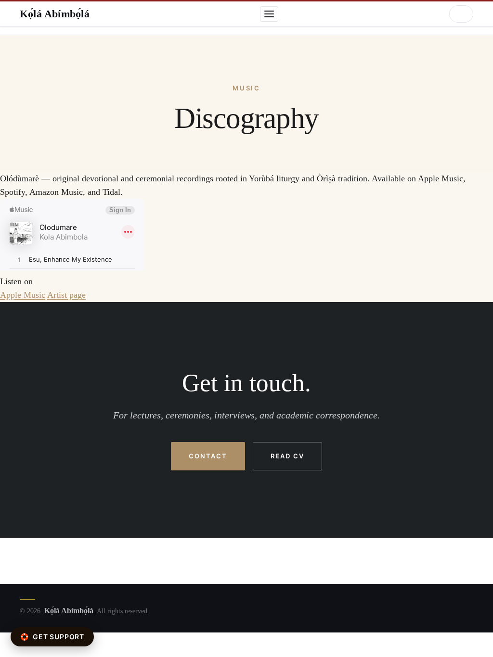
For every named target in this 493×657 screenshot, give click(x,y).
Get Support (52, 636)
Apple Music (22, 295)
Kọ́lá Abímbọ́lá (55, 14)
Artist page (66, 295)
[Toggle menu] (269, 14)
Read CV (287, 456)
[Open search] (461, 14)
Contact (208, 456)
